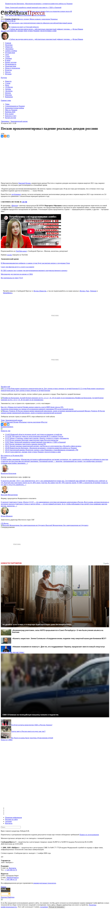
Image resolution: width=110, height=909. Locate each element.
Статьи (7, 83)
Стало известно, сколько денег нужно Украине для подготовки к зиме (31, 31)
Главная (8, 43)
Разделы (4, 78)
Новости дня (5, 431)
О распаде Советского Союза (11, 502)
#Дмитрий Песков (11, 422)
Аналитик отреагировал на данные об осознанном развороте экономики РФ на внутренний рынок (37, 409)
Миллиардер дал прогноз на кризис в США (17, 274)
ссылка (9, 255)
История (8, 74)
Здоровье (8, 58)
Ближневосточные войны (14, 108)
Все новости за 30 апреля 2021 (12, 455)
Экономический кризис (19, 121)
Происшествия (10, 66)
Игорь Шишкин (7, 516)
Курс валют (9, 114)
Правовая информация (13, 817)
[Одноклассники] (5, 136)
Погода (8, 72)
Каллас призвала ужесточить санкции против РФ (25, 444)
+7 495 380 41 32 (11, 879)
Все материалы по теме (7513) (12, 278)
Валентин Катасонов (8, 473)
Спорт (7, 56)
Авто (7, 54)
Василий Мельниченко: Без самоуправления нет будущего (67, 525)
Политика (8, 45)
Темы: (7, 104)
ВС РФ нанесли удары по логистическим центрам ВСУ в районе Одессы (34, 436)
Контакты (8, 823)
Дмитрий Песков (24, 183)
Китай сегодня (10, 118)
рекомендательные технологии (44, 883)
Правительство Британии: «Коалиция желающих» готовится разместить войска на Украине (39, 4)
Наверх (3, 887)
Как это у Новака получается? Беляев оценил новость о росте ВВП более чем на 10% (32, 407)
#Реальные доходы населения (29, 422)
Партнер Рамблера (7, 897)
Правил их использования (89, 835)
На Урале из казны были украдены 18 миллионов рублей (32, 738)
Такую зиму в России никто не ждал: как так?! (28, 731)
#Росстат (44, 422)
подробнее (44, 907)
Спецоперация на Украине (15, 106)
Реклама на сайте (11, 819)
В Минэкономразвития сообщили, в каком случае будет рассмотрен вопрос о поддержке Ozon (35, 263)
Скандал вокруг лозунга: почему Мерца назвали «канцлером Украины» (31, 19)
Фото (7, 85)
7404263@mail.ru (12, 877)
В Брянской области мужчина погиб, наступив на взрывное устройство (33, 434)
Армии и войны (11, 51)
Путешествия (10, 53)
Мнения (15, 205)
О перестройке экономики (10, 459)
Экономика (9, 49)
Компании (9, 97)
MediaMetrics (7, 293)
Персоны (8, 95)
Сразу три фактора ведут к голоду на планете (17, 267)
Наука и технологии (12, 68)
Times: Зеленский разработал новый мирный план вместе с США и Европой (33, 7)
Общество (9, 47)
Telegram (93, 291)
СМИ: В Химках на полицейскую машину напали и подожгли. (30, 715)
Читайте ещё (5, 387)
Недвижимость (10, 64)
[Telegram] (8, 136)
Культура (8, 70)
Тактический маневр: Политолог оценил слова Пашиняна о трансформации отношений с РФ (41, 450)
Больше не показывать (56, 907)
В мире (7, 60)
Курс (2, 21)
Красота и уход (10, 116)
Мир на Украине (11, 110)
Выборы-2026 (10, 112)
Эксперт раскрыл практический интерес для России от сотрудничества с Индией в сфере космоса (43, 446)
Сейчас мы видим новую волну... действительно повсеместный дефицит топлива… (40, 29)
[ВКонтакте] (2, 136)
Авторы (8, 89)
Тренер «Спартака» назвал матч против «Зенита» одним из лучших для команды (37, 438)
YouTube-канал (21, 251)
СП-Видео (9, 87)
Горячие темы (6, 100)
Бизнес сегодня (10, 62)
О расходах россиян (8, 481)
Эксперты (8, 91)
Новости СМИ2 (6, 740)
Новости (8, 81)
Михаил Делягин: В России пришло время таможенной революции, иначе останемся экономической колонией (53, 412)
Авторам (8, 821)
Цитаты (8, 93)
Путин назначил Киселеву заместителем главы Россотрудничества (31, 440)
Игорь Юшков (78, 29)
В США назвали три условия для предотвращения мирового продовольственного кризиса (34, 270)
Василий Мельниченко (9, 495)
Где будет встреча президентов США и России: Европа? (31, 725)
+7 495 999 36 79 (11, 870)
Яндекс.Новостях (40, 291)
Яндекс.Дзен (84, 291)
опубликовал (16, 194)
